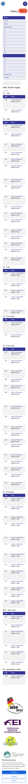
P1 (4, 43)
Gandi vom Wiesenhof (16, 99)
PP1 (5, 52)
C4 (4, 30)
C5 (4, 33)
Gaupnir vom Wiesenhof (17, 273)
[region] (14, 770)
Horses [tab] (6, 20)
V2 (4, 71)
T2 (4, 58)
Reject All (14, 780)
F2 (4, 39)
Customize (14, 776)
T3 (4, 62)
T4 (4, 65)
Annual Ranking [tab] (8, 27)
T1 (4, 55)
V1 (4, 68)
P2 (4, 46)
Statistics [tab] (6, 77)
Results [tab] (6, 90)
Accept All (14, 772)
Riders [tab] (5, 17)
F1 (4, 36)
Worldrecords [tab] (7, 74)
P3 (4, 49)
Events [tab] (6, 24)
